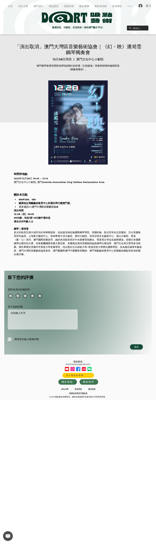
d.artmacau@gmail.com (78, 364)
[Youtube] (67, 369)
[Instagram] (73, 369)
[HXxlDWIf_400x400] (89, 369)
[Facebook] (78, 369)
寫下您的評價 (15, 307)
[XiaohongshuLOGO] (84, 369)
